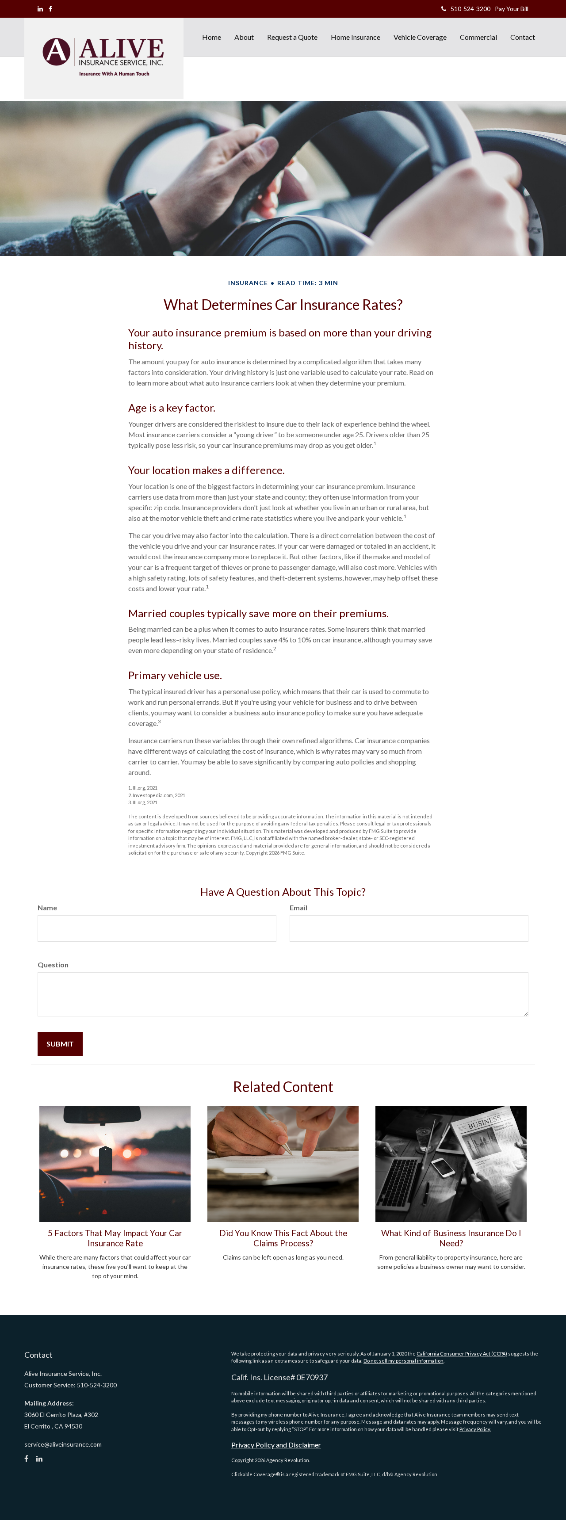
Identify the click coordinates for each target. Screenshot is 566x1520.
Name (47, 907)
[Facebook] (50, 8)
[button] (244, 37)
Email (298, 907)
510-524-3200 (470, 8)
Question (53, 964)
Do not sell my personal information (403, 1360)
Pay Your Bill (511, 8)
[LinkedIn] (40, 8)
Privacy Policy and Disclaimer (276, 1444)
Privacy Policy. (475, 1429)
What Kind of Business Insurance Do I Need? (451, 1238)
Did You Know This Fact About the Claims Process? (283, 1238)
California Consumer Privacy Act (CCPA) (462, 1353)
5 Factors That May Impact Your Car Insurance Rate (115, 1238)
